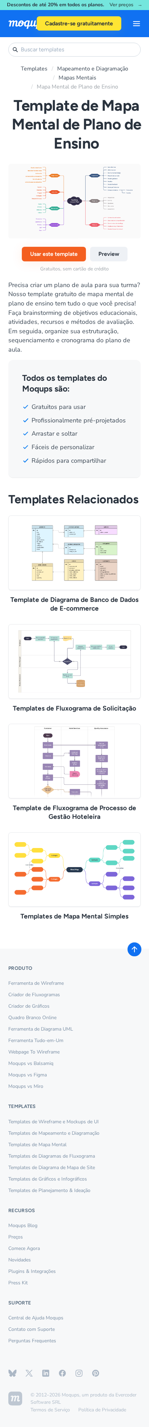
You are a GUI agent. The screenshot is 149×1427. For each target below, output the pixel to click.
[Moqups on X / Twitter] (29, 1373)
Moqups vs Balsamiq (30, 1063)
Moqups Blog (22, 1225)
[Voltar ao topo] (134, 949)
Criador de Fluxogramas (34, 994)
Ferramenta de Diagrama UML (40, 1029)
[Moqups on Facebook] (62, 1373)
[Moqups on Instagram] (79, 1373)
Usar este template (54, 254)
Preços (15, 1237)
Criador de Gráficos (29, 1006)
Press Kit (18, 1282)
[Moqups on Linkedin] (46, 1373)
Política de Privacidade (102, 1410)
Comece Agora (24, 1248)
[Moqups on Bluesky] (12, 1373)
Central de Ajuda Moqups (35, 1318)
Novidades (19, 1260)
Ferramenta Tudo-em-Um (35, 1040)
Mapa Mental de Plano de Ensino (77, 87)
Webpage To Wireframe (34, 1052)
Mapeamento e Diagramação (92, 69)
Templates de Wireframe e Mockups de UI (53, 1121)
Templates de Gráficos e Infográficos (47, 1179)
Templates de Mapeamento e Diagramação (53, 1133)
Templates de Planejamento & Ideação (49, 1190)
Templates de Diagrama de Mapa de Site (51, 1167)
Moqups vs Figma (27, 1075)
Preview (108, 254)
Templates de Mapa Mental (37, 1144)
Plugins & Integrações (32, 1271)
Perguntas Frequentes (32, 1340)
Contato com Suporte (31, 1329)
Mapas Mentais (77, 78)
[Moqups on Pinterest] (95, 1373)
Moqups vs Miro (25, 1086)
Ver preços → (125, 5)
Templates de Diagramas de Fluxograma (51, 1156)
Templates (34, 69)
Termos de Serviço (50, 1410)
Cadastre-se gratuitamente (79, 23)
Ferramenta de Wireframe (36, 983)
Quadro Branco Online (32, 1017)
